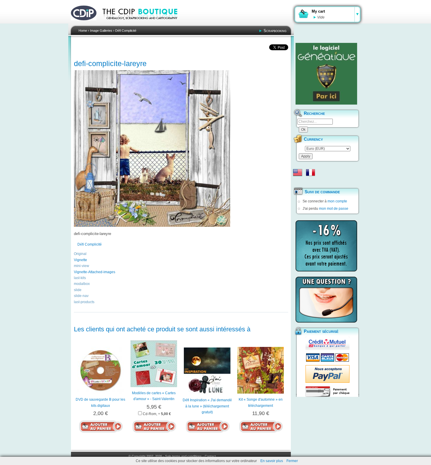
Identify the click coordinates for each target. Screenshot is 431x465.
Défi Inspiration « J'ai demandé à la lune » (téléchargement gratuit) (207, 406)
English (297, 172)
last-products (84, 302)
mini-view (81, 266)
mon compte (337, 201)
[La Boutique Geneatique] (326, 74)
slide (78, 290)
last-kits (80, 278)
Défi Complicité (125, 30)
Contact (210, 456)
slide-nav (81, 296)
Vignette (80, 260)
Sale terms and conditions (183, 456)
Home (83, 30)
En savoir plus (271, 461)
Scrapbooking (275, 30)
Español (297, 182)
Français (310, 172)
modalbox (82, 284)
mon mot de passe (333, 209)
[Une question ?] (326, 300)
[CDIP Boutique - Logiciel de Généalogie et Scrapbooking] (144, 23)
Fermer (292, 461)
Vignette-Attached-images (94, 272)
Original (80, 254)
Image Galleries (101, 30)
